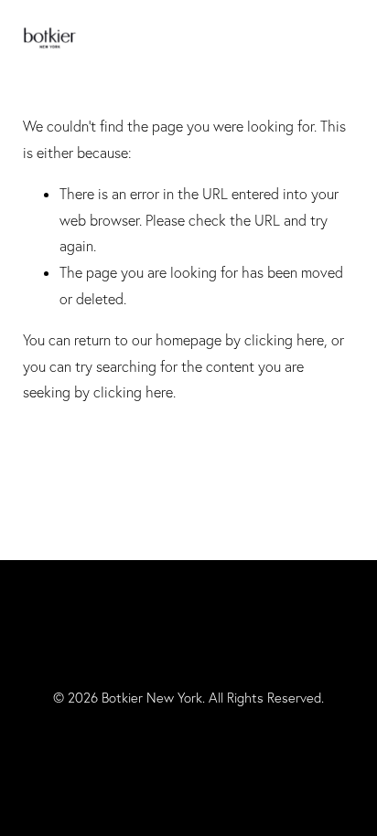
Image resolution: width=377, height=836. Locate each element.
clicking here (284, 340)
